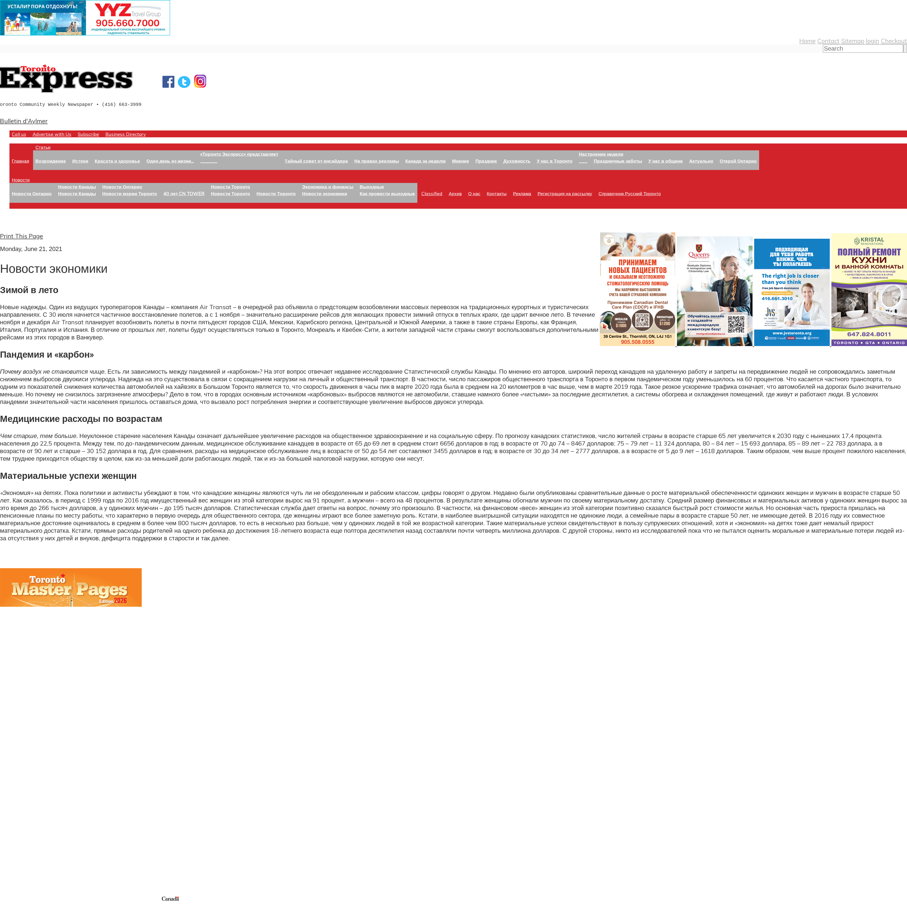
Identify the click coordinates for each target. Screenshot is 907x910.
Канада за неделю (425, 161)
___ (583, 161)
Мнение (460, 161)
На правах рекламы (376, 161)
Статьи (43, 147)
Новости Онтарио (32, 193)
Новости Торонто (230, 187)
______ (208, 161)
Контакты (497, 193)
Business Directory (125, 134)
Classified (431, 193)
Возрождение (50, 161)
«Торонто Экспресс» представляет (239, 154)
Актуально (701, 161)
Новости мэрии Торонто (129, 193)
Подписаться (18, 781)
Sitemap (852, 40)
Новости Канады (77, 187)
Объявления (17, 804)
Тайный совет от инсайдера (316, 161)
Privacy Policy (28, 907)
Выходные (372, 187)
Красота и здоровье (117, 161)
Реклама (522, 193)
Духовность (517, 161)
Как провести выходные (387, 193)
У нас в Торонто (555, 161)
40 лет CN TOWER (184, 193)
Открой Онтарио (738, 161)
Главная (20, 161)
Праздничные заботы (618, 161)
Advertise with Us (52, 134)
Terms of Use (7, 907)
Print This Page (21, 236)
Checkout (894, 40)
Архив (455, 193)
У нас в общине (665, 161)
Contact (828, 40)
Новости (21, 180)
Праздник (486, 161)
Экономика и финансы (327, 187)
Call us (19, 134)
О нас (474, 193)
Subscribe (88, 134)
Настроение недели (601, 154)
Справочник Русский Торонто (630, 193)
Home (807, 40)
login (872, 40)
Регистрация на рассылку (565, 193)
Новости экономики (324, 193)
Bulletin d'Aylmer (24, 121)
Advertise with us (25, 864)
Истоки (80, 161)
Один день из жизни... (170, 161)
